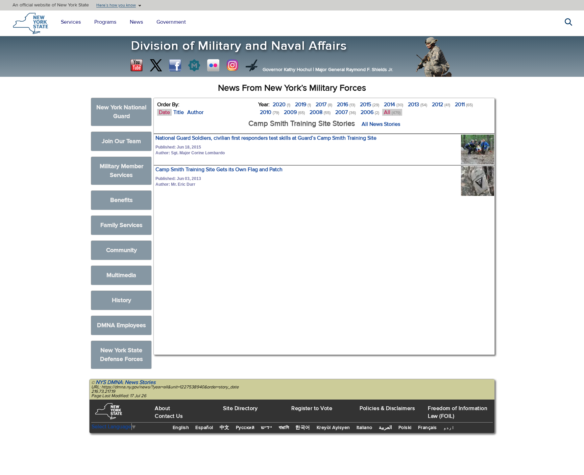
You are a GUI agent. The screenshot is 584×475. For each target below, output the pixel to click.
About (162, 408)
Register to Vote (311, 408)
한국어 (302, 428)
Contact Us (168, 416)
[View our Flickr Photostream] (213, 65)
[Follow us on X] (156, 65)
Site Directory (240, 408)
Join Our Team (121, 141)
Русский (245, 428)
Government (171, 22)
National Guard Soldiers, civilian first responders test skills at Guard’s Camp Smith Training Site (265, 138)
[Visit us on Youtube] (136, 65)
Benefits (121, 200)
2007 (345, 112)
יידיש (266, 428)
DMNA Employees (121, 325)
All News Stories (381, 124)
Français (427, 428)
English (181, 428)
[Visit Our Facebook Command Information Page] (175, 65)
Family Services (121, 225)
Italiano (364, 428)
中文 (224, 428)
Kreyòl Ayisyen (333, 428)
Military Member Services (121, 170)
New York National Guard (121, 112)
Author (195, 112)
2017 (324, 104)
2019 (303, 104)
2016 (346, 104)
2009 (294, 112)
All (392, 112)
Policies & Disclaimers (387, 408)
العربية (385, 428)
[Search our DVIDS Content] (252, 65)
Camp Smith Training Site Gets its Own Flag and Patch (219, 169)
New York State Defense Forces (121, 354)
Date (164, 112)
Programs (105, 22)
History (121, 300)
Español (204, 428)
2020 (281, 104)
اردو (448, 428)
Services (71, 22)
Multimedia (121, 275)
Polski (405, 428)
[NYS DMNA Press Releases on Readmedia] (194, 65)
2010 (269, 112)
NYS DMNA (109, 382)
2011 (464, 104)
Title (178, 112)
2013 (417, 104)
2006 (370, 112)
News (136, 22)
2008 (320, 112)
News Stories (140, 382)
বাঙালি (284, 428)
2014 (393, 104)
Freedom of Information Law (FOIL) (457, 412)
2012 (441, 104)
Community (121, 250)
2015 (369, 104)
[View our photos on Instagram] (232, 65)
